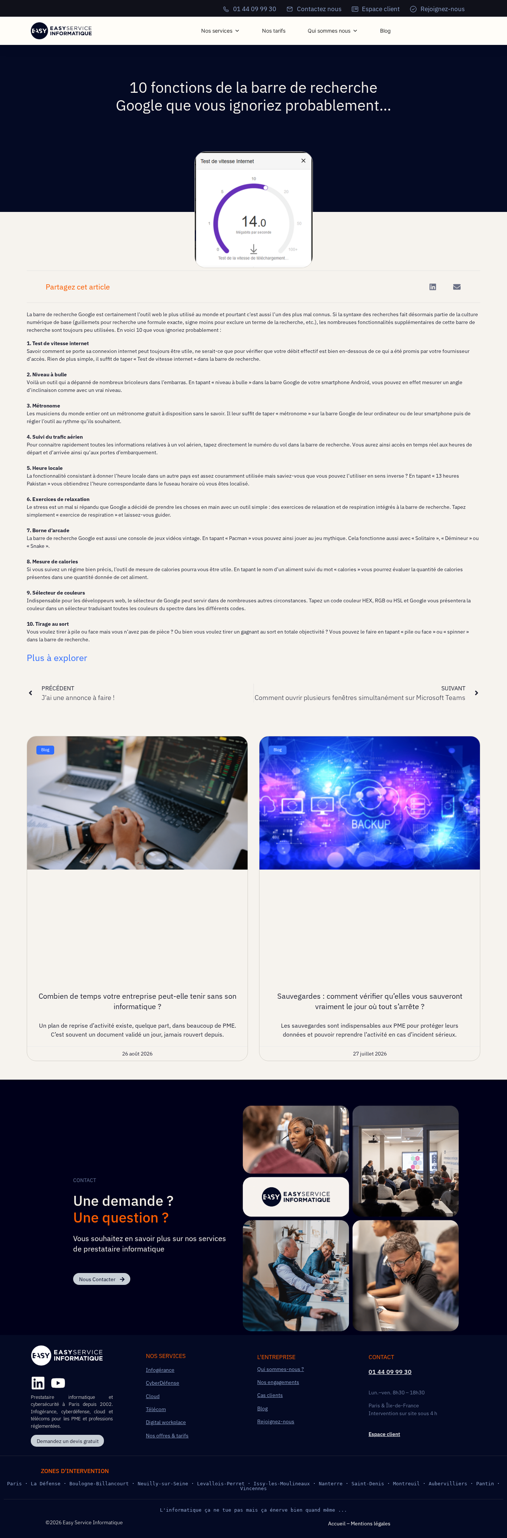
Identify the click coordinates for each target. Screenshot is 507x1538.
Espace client (384, 1434)
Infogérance (160, 1370)
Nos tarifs (273, 30)
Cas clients (270, 1395)
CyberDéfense (162, 1383)
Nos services (216, 30)
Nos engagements (278, 1382)
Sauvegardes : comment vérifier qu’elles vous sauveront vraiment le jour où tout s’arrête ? (369, 1001)
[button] (432, 286)
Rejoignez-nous (275, 1421)
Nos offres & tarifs (167, 1435)
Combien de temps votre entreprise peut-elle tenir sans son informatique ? (137, 1001)
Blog (385, 30)
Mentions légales (370, 1523)
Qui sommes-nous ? (280, 1369)
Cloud (153, 1396)
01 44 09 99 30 (390, 1371)
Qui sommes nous (329, 30)
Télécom (156, 1409)
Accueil (337, 1523)
